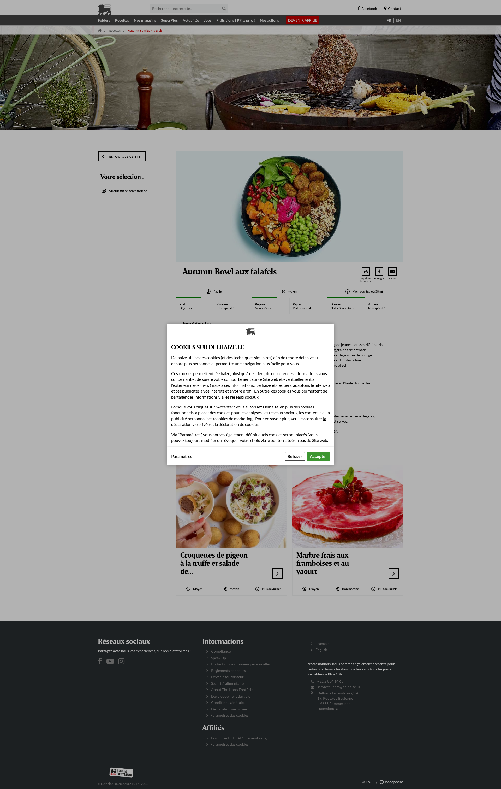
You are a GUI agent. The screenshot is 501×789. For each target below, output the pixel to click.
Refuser (295, 456)
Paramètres (181, 456)
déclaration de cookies (239, 424)
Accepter (318, 456)
